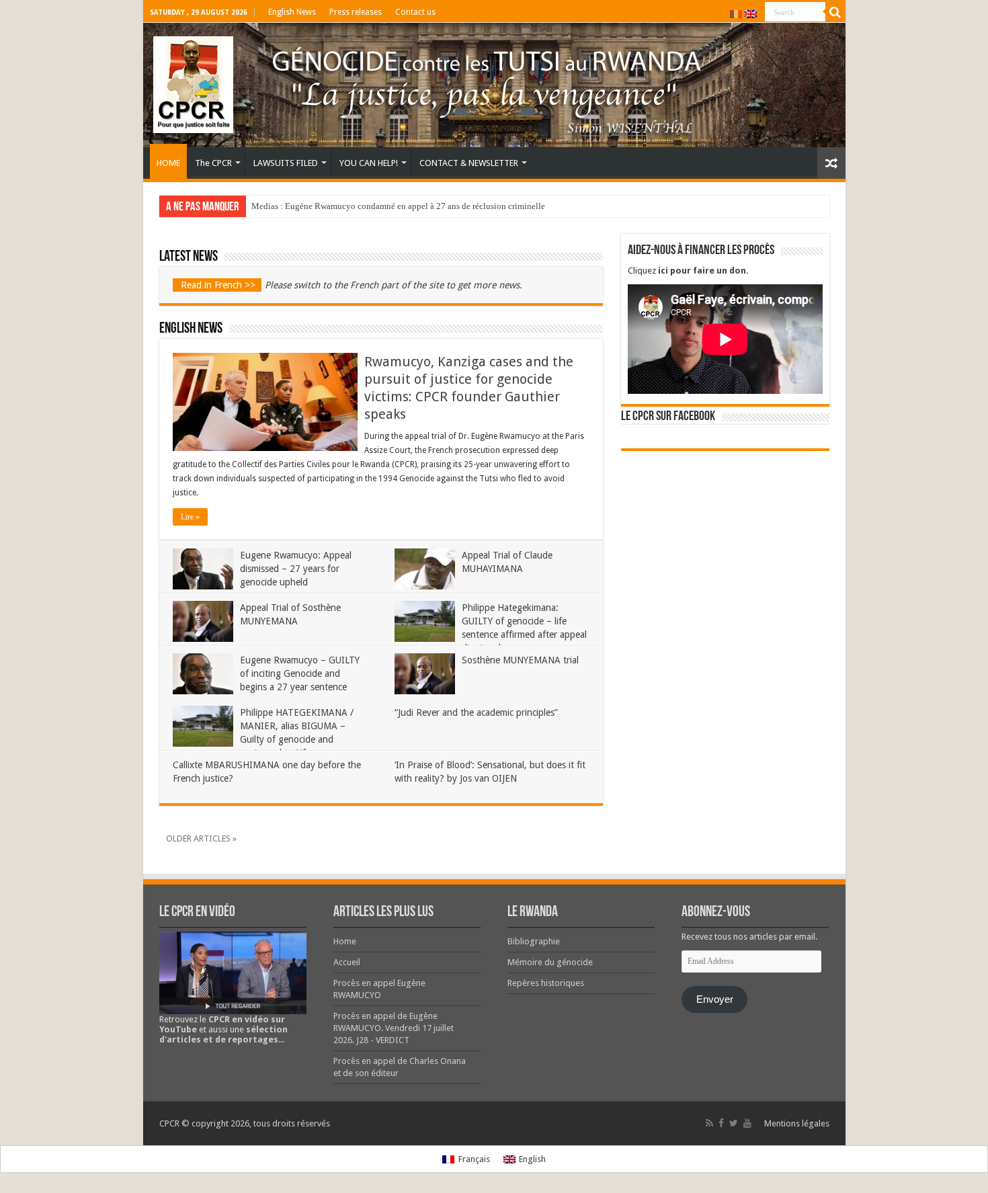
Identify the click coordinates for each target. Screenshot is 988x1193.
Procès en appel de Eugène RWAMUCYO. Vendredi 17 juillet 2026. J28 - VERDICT (393, 1028)
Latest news (188, 257)
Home (344, 941)
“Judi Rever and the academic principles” (476, 712)
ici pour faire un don (702, 270)
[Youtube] (747, 1123)
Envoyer (714, 999)
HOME (168, 163)
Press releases (355, 12)
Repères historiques (545, 983)
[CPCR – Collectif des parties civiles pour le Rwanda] (494, 85)
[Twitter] (733, 1123)
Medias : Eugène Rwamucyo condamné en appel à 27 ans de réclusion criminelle (398, 206)
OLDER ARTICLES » (201, 838)
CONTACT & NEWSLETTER (468, 163)
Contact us (415, 12)
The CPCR (213, 163)
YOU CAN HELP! (368, 163)
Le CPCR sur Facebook (668, 416)
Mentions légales (796, 1123)
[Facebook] (721, 1123)
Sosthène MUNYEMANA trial (520, 660)
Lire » (190, 517)
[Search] (835, 12)
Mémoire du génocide (550, 962)
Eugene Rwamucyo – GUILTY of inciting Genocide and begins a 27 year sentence (300, 673)
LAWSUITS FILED (285, 163)
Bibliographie (533, 941)
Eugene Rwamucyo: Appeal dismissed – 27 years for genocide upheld (296, 568)
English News (292, 12)
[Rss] (709, 1123)
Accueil (346, 962)
